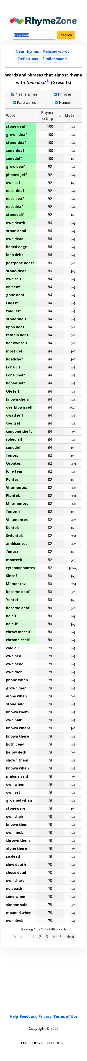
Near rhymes (26, 94)
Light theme (32, 1043)
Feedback (28, 1016)
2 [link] (40, 936)
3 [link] (47, 936)
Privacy (45, 1016)
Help (14, 1016)
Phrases (65, 94)
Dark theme (56, 1043)
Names (65, 102)
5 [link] (61, 936)
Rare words (26, 102)
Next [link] (70, 936)
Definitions (28, 58)
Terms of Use (65, 1016)
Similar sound (54, 58)
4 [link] (54, 936)
